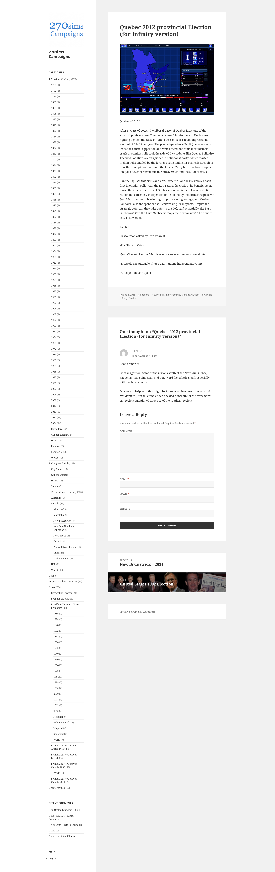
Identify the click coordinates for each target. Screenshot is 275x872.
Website (125, 508)
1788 (53, 85)
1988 (53, 371)
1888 (53, 228)
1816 (53, 125)
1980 (53, 360)
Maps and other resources (63, 581)
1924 (53, 279)
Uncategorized (57, 787)
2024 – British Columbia (69, 824)
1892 (53, 234)
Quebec (57, 552)
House (54, 440)
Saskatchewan (61, 558)
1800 (53, 102)
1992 (53, 377)
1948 (53, 314)
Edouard (144, 294)
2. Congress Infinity (59, 463)
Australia (56, 497)
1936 (53, 297)
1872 (53, 205)
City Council (57, 469)
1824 (53, 136)
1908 (53, 257)
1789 (56, 613)
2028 (56, 830)
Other (52, 587)
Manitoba (58, 515)
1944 (53, 308)
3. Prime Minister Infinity (63, 492)
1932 (53, 291)
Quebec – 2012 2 (130, 121)
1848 (53, 171)
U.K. (53, 564)
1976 (53, 354)
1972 (53, 348)
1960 (53, 331)
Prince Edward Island (65, 547)
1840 (53, 159)
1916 (53, 268)
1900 (53, 245)
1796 (53, 96)
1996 (53, 383)
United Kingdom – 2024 (67, 810)
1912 (53, 262)
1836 (53, 153)
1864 (53, 193)
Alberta (57, 509)
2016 (53, 411)
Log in (52, 858)
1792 (53, 90)
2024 (53, 423)
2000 (53, 388)
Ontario (57, 541)
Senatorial (56, 451)
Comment (127, 431)
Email (124, 493)
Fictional (58, 716)
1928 (53, 285)
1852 (53, 176)
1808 (53, 113)
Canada (55, 503)
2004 (53, 394)
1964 (53, 337)
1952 (53, 320)
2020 (53, 417)
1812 (53, 119)
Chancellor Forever (61, 593)
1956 (53, 325)
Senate (55, 486)
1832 (53, 148)
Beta (51, 575)
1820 (53, 130)
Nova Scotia (59, 535)
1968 (53, 343)
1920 (53, 274)
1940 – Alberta (67, 836)
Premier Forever (60, 598)
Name (124, 479)
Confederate (58, 429)
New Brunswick (62, 520)
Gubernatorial (59, 434)
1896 (53, 239)
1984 (53, 365)
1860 (53, 188)
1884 (53, 222)
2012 (53, 406)
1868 (53, 199)
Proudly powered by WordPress (137, 611)
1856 (53, 182)
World (54, 457)
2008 (53, 400)
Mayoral (55, 446)
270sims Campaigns (59, 54)
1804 (53, 108)
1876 (53, 211)
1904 (53, 251)
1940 (53, 302)
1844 (53, 165)
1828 (53, 142)
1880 (53, 216)
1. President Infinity (60, 79)
